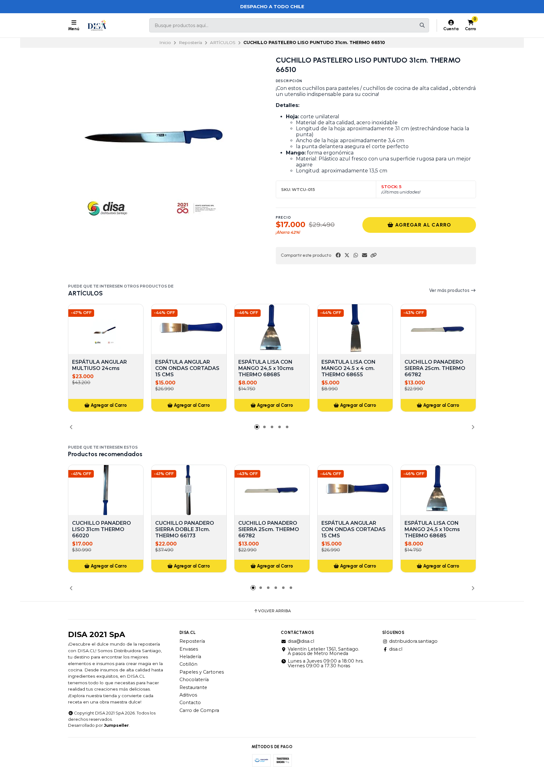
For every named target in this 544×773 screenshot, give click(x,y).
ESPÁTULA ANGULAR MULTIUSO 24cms (99, 365)
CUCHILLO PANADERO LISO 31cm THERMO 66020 (101, 529)
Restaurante (193, 687)
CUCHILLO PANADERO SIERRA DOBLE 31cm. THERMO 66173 (184, 529)
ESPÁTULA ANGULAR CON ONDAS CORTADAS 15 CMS (187, 368)
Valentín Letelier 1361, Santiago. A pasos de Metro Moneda (323, 651)
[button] (373, 255)
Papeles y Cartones (201, 672)
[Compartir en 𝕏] (347, 255)
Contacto (190, 702)
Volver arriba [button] (274, 611)
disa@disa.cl (301, 641)
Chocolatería (194, 679)
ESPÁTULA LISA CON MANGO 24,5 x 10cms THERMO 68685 (266, 368)
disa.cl (395, 649)
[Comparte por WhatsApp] (356, 255)
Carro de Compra (199, 710)
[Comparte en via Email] (364, 255)
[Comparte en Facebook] (338, 255)
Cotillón (188, 664)
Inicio (165, 42)
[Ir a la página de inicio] (97, 25)
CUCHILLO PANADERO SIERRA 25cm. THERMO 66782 (435, 368)
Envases (188, 649)
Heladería (190, 656)
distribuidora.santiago (413, 641)
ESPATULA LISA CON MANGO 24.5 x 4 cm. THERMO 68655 (348, 368)
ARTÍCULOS (222, 42)
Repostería (190, 42)
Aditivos (188, 695)
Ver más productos (449, 290)
